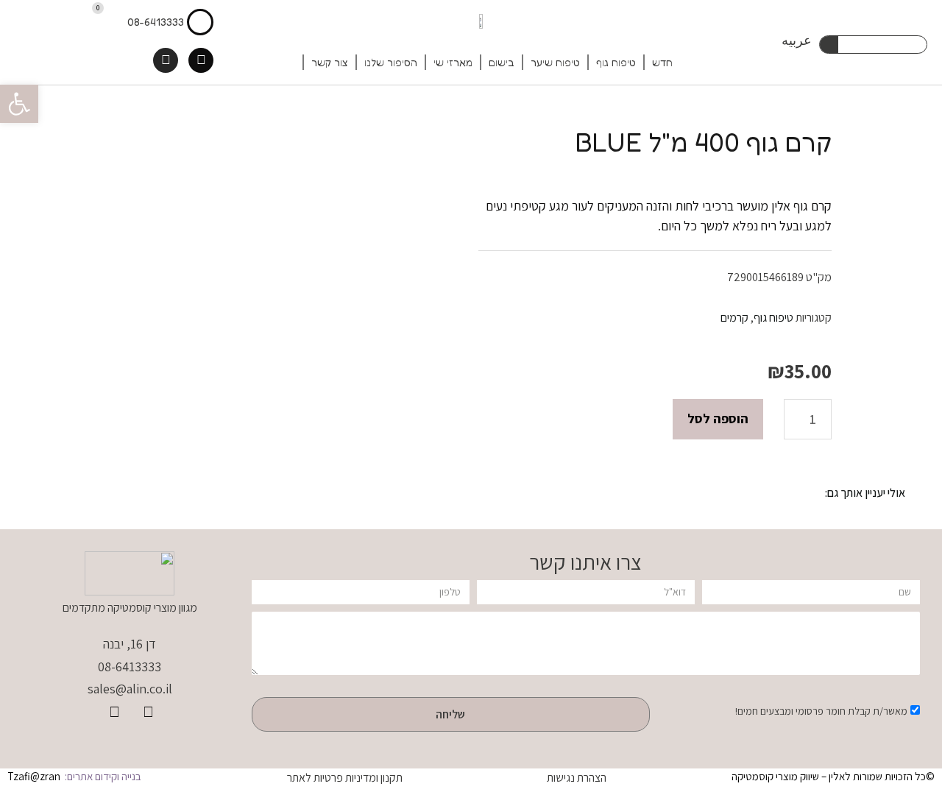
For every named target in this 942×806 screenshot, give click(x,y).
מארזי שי (452, 62)
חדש (662, 62)
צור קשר (329, 62)
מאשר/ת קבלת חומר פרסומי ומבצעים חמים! (821, 711)
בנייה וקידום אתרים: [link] (102, 776)
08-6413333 (155, 21)
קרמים (734, 317)
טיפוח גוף (616, 62)
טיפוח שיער (555, 62)
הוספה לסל (717, 418)
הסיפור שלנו (390, 62)
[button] (19, 104)
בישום (501, 62)
